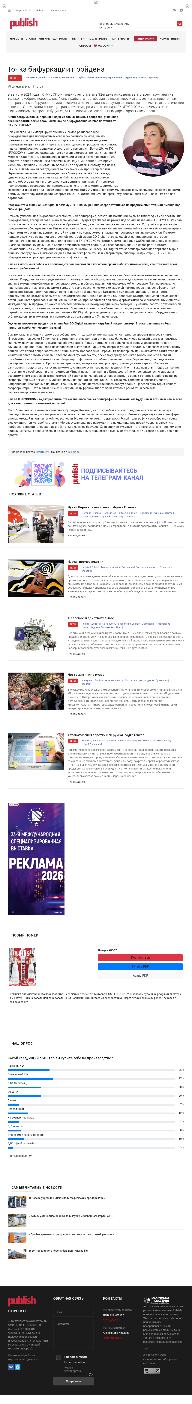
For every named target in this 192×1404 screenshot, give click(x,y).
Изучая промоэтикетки (85, 561)
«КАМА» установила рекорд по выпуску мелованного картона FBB (71, 1215)
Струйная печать (85, 77)
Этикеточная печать (147, 567)
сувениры (159, 513)
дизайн (86, 567)
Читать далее (77, 535)
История (86, 513)
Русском (101, 77)
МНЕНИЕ (44, 38)
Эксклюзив (68, 77)
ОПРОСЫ (85, 45)
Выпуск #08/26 (107, 950)
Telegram (73, 451)
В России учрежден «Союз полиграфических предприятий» (67, 1197)
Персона (153, 77)
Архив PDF (140, 975)
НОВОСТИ (16, 38)
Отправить (73, 1381)
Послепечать (110, 513)
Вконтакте (42, 451)
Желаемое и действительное (91, 618)
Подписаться (140, 957)
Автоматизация (127, 740)
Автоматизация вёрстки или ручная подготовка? (106, 735)
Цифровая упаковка (135, 77)
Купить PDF (140, 966)
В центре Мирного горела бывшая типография (58, 1250)
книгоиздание (146, 680)
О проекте (17, 1311)
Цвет (119, 627)
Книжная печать (114, 680)
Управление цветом (129, 624)
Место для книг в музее (86, 674)
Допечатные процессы (104, 624)
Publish (43, 77)
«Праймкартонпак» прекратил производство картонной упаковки (71, 1234)
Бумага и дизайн (110, 567)
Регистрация (58, 10)
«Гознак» (129, 516)
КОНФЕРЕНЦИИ (170, 38)
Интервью (32, 77)
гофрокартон (114, 77)
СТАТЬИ (31, 38)
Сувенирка (162, 680)
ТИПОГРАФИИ (145, 38)
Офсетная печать (128, 513)
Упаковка (54, 77)
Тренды (86, 684)
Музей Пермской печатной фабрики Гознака (102, 507)
